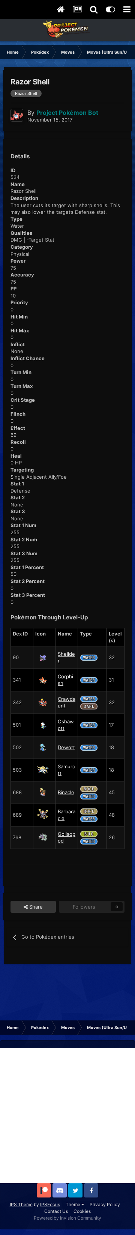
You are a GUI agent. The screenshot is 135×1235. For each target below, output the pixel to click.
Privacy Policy (105, 1204)
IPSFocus (50, 1204)
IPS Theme (21, 1204)
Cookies (82, 1211)
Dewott (66, 747)
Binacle (66, 792)
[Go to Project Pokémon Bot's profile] (16, 115)
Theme (73, 1204)
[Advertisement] (67, 1115)
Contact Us (56, 1211)
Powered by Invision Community (67, 1218)
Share (35, 907)
